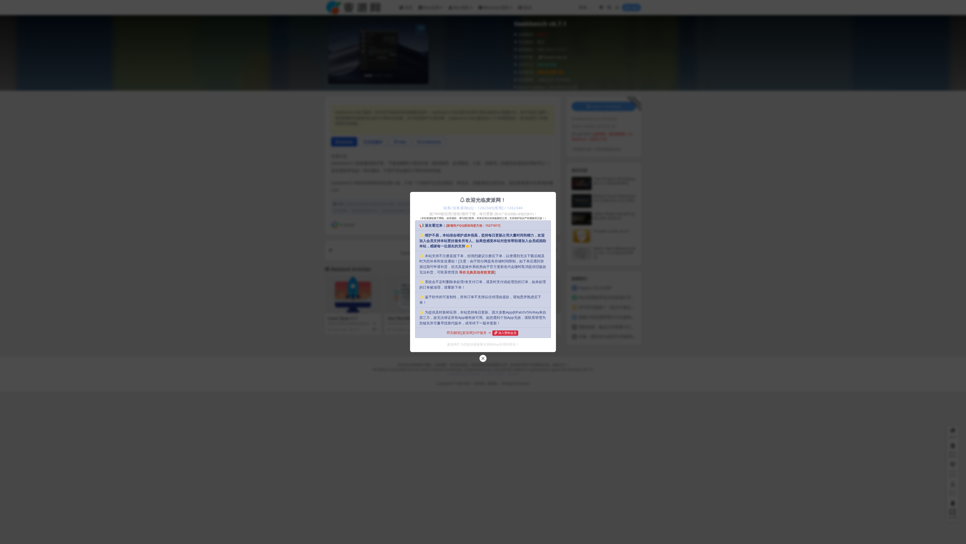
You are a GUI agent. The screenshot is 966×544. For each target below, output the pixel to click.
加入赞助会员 (507, 333)
